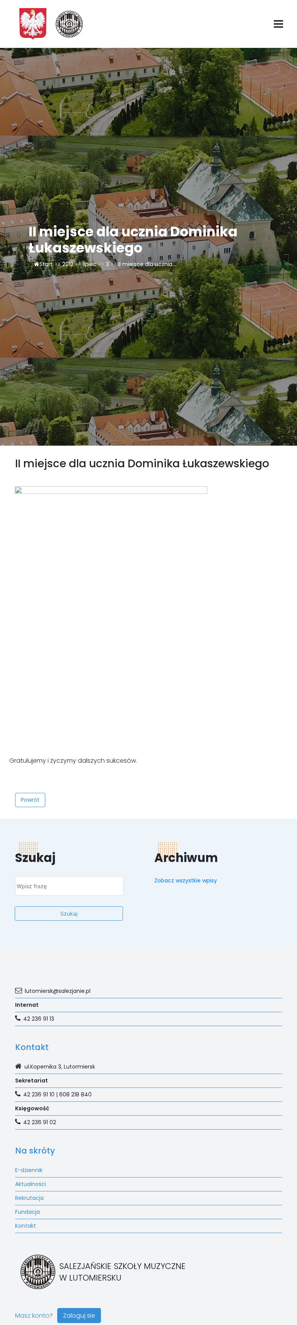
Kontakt (25, 1226)
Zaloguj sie (79, 1315)
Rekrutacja (29, 1198)
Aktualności (30, 1184)
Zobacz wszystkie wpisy (185, 880)
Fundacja (27, 1212)
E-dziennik (29, 1170)
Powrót (30, 800)
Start (46, 264)
